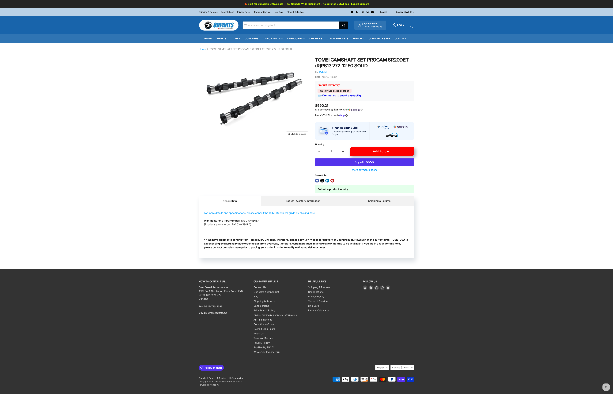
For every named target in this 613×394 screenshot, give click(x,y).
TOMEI (323, 71)
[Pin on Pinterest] (332, 180)
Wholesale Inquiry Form (267, 352)
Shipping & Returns (208, 12)
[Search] (343, 25)
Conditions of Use (264, 324)
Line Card (278, 12)
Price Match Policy (264, 310)
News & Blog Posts (264, 328)
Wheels (221, 38)
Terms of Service (262, 12)
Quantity (320, 144)
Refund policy (236, 378)
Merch (358, 38)
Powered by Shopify (209, 384)
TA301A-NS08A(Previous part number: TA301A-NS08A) (306, 230)
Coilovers (252, 38)
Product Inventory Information (302, 200)
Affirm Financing (263, 319)
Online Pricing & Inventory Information (275, 315)
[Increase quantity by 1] (343, 151)
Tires (236, 38)
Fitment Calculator (295, 12)
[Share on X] (322, 180)
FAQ (256, 296)
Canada (404, 12)
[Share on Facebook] (317, 180)
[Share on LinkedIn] (327, 180)
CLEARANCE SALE (379, 38)
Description (230, 201)
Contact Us (260, 287)
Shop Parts (273, 38)
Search (202, 378)
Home (208, 38)
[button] (399, 25)
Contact (400, 38)
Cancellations (227, 12)
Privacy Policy (244, 12)
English (383, 12)
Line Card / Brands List (266, 291)
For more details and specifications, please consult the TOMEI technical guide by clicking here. (259, 213)
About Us (259, 333)
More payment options (365, 169)
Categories (295, 38)
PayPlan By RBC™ (264, 347)
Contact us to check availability (342, 95)
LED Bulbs (315, 38)
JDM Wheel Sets (337, 38)
